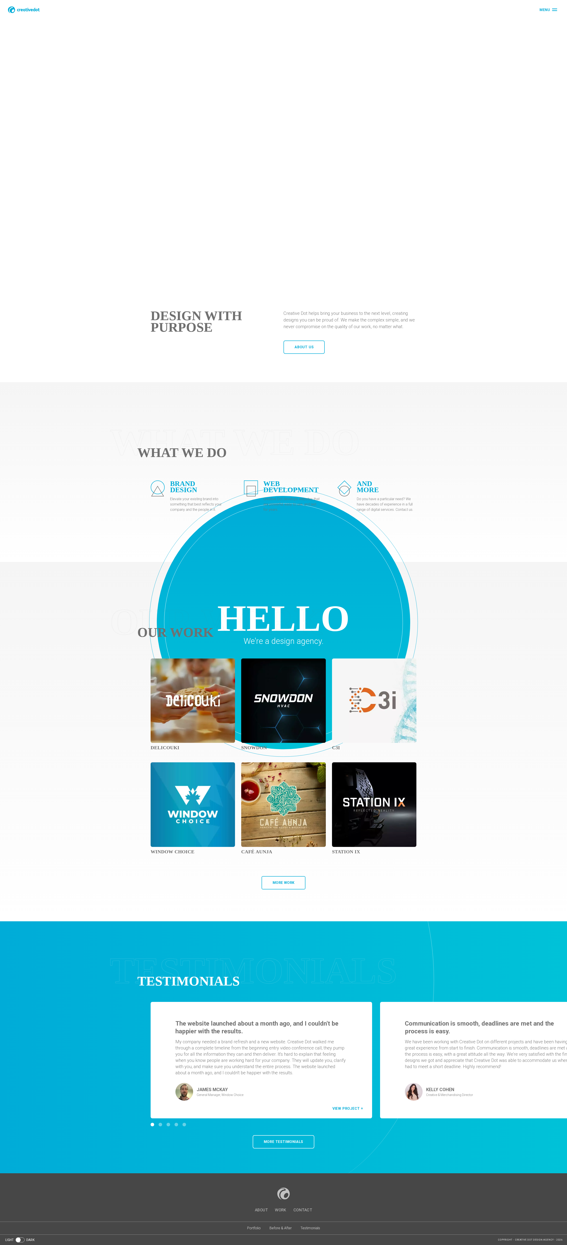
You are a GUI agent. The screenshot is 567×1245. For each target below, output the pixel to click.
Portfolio (254, 1228)
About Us (304, 347)
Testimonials (310, 1228)
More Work (284, 883)
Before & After (281, 1228)
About (261, 1210)
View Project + (347, 1108)
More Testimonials (283, 1142)
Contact (302, 1210)
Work (280, 1210)
